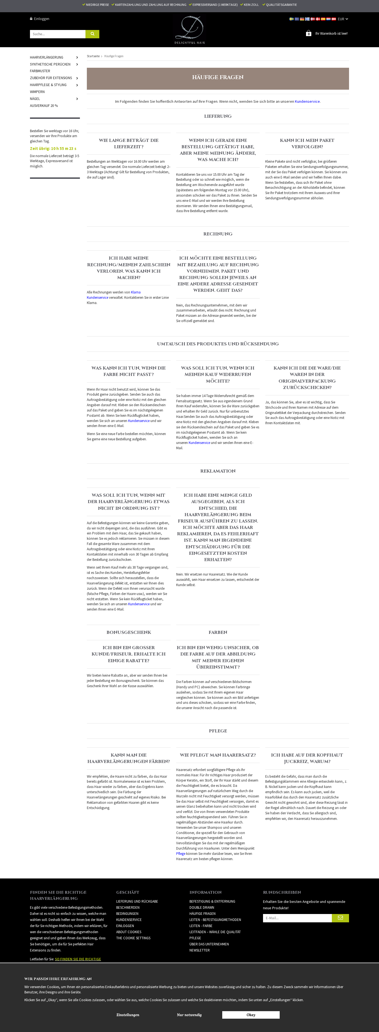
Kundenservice (129, 919)
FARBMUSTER (40, 71)
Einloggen (41, 18)
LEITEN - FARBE (201, 925)
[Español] (323, 18)
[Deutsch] (302, 18)
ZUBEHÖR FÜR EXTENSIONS (51, 78)
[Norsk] (313, 18)
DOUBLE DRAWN (202, 907)
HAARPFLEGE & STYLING (48, 84)
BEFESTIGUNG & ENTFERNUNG (212, 901)
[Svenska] (292, 18)
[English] (297, 18)
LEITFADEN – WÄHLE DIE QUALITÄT (215, 932)
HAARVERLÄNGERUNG (46, 57)
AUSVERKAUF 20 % (44, 105)
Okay (251, 1015)
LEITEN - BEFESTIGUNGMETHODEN (215, 919)
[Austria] (334, 18)
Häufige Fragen (203, 913)
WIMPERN (37, 91)
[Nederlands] (329, 18)
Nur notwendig (189, 1015)
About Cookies (128, 932)
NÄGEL (35, 98)
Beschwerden (128, 907)
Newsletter (200, 950)
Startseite (93, 56)
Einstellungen (128, 1015)
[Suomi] (307, 18)
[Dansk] (318, 18)
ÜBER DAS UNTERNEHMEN (209, 944)
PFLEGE (195, 938)
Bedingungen (127, 913)
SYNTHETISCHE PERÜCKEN (50, 64)
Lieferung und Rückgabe (137, 901)
